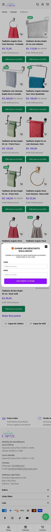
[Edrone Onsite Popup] (25, 266)
